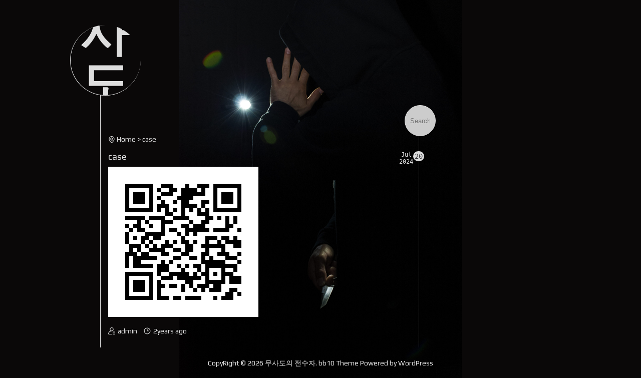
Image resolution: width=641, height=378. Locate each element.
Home (126, 139)
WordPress (415, 363)
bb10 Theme (338, 363)
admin (127, 331)
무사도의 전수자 (290, 363)
